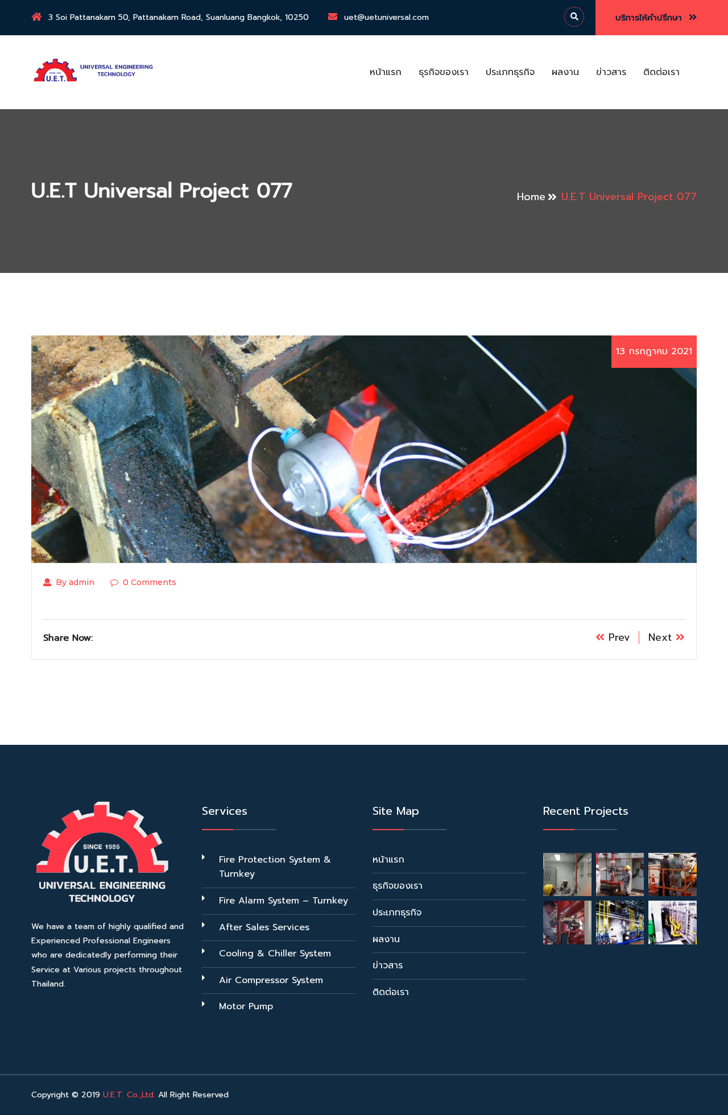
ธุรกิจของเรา (444, 72)
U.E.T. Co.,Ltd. (129, 1095)
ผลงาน (565, 72)
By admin (75, 582)
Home (531, 197)
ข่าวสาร (611, 72)
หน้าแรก (386, 72)
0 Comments (149, 582)
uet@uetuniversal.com (386, 17)
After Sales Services (264, 927)
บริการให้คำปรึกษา (650, 17)
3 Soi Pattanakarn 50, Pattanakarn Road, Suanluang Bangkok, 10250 (178, 17)
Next (662, 637)
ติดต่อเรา (661, 72)
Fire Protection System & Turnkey (275, 867)
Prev (617, 637)
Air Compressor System (271, 980)
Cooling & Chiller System (275, 953)
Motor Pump (246, 1006)
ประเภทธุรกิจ (510, 72)
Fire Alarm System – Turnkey (283, 900)
